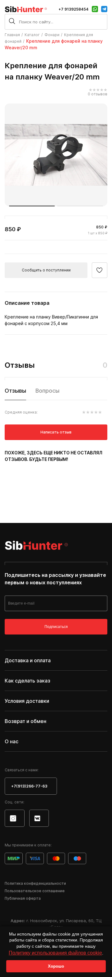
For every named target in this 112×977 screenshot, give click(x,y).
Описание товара (27, 303)
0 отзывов (97, 94)
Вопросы (47, 390)
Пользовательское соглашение (35, 890)
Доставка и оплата (28, 660)
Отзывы (15, 390)
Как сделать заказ (27, 681)
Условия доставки (27, 701)
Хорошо (56, 966)
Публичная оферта (23, 898)
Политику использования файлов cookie (55, 952)
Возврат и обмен (25, 721)
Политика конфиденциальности (35, 883)
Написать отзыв (56, 432)
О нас (11, 741)
